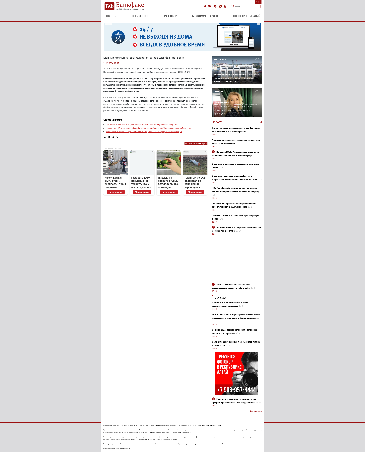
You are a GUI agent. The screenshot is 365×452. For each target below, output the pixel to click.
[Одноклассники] (225, 6)
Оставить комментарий (196, 143)
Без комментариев (205, 16)
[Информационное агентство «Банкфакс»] (128, 6)
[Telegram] (205, 6)
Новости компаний (246, 16)
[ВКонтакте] (210, 6)
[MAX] (221, 6)
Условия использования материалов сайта (136, 444)
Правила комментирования (166, 444)
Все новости (256, 411)
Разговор (170, 16)
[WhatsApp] (117, 137)
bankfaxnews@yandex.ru (211, 425)
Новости (110, 16)
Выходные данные (110, 444)
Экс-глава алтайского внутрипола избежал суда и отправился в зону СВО (142, 124)
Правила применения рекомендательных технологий (199, 444)
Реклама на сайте (228, 444)
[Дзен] (215, 6)
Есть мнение (140, 16)
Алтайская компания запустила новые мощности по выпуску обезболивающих (144, 131)
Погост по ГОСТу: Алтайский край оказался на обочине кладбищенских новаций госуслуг (149, 128)
